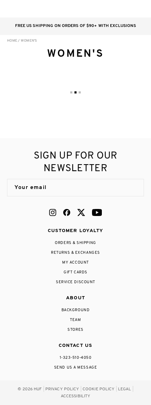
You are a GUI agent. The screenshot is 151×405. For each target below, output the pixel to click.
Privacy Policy (62, 389)
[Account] (112, 9)
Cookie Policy (99, 389)
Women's (29, 41)
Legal (124, 389)
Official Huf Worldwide (23, 8)
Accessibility (76, 396)
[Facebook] (67, 212)
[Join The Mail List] (131, 187)
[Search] (98, 9)
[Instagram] (53, 212)
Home (12, 41)
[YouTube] (96, 212)
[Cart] (126, 9)
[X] (81, 212)
